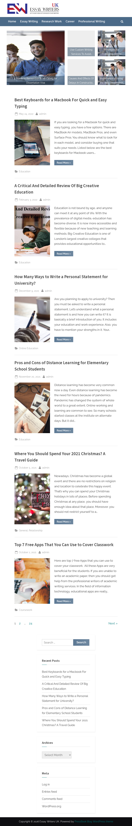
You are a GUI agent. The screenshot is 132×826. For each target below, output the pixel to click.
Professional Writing (91, 21)
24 (30, 623)
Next (111, 623)
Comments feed (52, 799)
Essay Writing (29, 21)
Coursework (25, 609)
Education (24, 171)
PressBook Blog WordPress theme (94, 821)
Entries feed (49, 791)
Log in (46, 784)
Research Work (52, 21)
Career (70, 21)
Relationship (36, 530)
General (23, 530)
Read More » (65, 163)
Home (12, 21)
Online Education (28, 348)
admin (42, 113)
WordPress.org (51, 806)
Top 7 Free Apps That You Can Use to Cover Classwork (63, 544)
